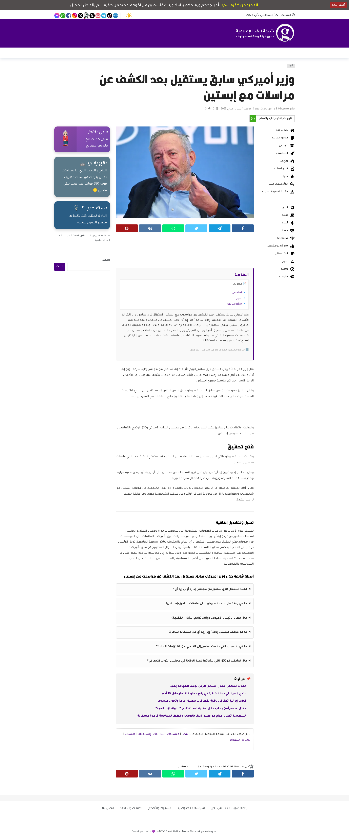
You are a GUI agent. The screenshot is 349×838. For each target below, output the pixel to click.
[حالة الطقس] (129, 16)
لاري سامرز (185, 767)
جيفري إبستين (199, 767)
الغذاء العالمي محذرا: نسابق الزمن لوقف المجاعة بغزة (208, 686)
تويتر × (246, 740)
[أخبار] (59, 68)
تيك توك (159, 734)
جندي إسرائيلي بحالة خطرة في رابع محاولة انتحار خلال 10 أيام (204, 694)
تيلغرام (235, 740)
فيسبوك (173, 734)
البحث (106, 260)
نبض (185, 734)
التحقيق (227, 767)
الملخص (237, 292)
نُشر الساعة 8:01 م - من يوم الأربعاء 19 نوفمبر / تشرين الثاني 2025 (258, 109)
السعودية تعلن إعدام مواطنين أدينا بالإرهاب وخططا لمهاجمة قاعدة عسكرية (192, 716)
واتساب (130, 734)
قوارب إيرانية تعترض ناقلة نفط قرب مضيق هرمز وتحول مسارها (202, 701)
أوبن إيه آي (245, 767)
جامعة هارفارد (215, 767)
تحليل (239, 298)
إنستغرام (144, 734)
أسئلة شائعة (234, 304)
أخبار (291, 66)
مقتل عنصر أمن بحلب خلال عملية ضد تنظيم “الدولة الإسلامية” (201, 708)
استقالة (235, 767)
